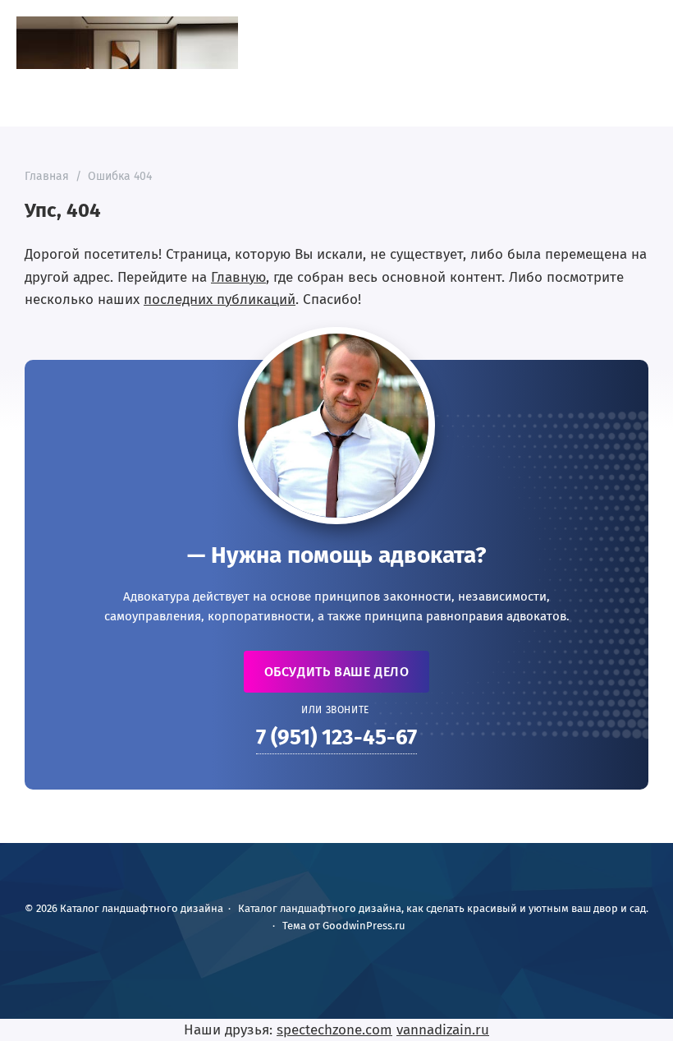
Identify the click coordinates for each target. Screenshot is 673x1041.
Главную (238, 277)
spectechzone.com (334, 1030)
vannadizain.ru (442, 1030)
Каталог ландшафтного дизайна (127, 42)
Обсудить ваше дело (337, 671)
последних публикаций (219, 299)
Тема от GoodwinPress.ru (343, 925)
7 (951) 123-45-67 (336, 737)
